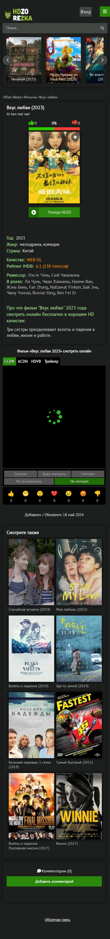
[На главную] (20, 11)
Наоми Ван (82, 281)
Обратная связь (57, 919)
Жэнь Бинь (17, 287)
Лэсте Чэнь (38, 275)
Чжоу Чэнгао (18, 293)
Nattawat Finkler (65, 287)
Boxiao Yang (43, 293)
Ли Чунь (32, 281)
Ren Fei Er (66, 293)
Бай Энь (90, 287)
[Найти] (102, 28)
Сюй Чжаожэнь (65, 275)
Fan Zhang (38, 287)
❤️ (54, 496)
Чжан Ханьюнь (56, 281)
